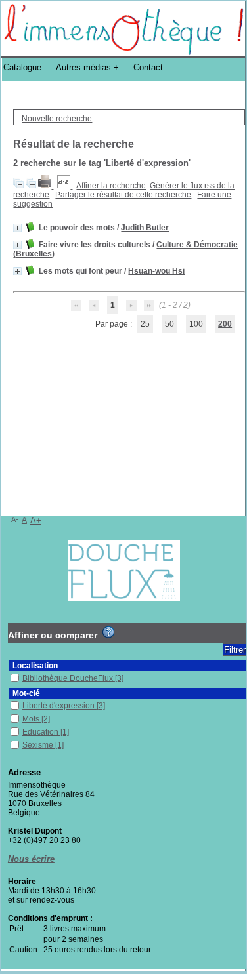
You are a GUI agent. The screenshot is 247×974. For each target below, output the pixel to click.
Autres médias (83, 67)
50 (169, 324)
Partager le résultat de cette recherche (123, 194)
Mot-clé (26, 693)
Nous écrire (31, 859)
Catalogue (22, 67)
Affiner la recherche (111, 185)
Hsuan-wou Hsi (156, 270)
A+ (35, 520)
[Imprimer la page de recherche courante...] (45, 185)
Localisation (35, 665)
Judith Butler (145, 227)
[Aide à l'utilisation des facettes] (108, 632)
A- (14, 519)
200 (225, 324)
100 (196, 324)
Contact (148, 67)
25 (145, 324)
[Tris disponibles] (64, 185)
